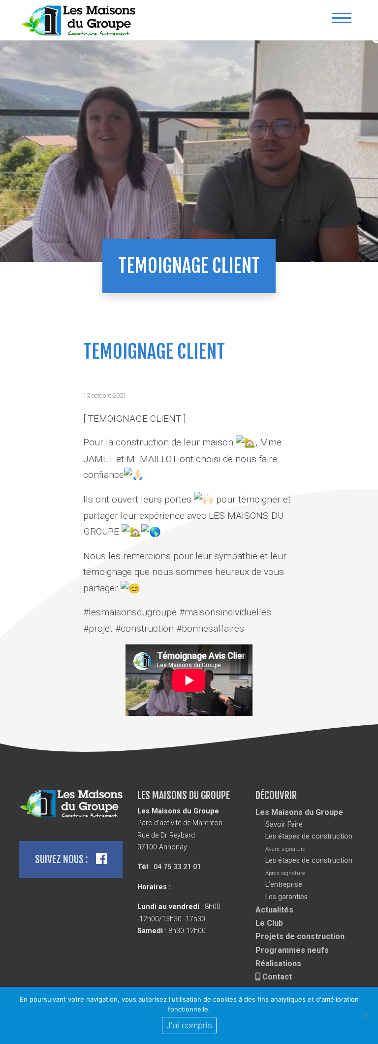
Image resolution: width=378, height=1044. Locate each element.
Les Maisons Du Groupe (80, 20)
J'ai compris (189, 1025)
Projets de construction (300, 936)
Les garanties (286, 897)
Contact (276, 976)
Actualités (274, 909)
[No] (366, 1015)
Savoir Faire (284, 824)
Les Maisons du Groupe (299, 812)
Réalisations (278, 963)
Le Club (269, 923)
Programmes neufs (292, 950)
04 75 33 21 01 (177, 867)
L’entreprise (283, 884)
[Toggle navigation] (341, 20)
